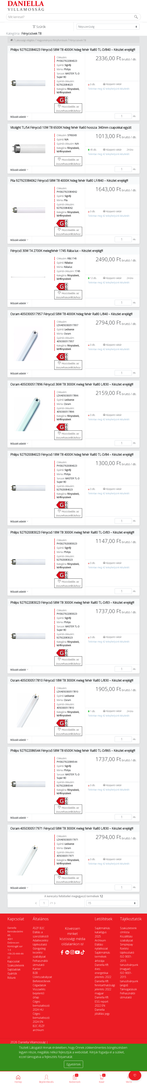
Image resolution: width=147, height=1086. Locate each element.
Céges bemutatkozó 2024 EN (41, 1018)
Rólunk (11, 977)
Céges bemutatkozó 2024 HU (41, 1005)
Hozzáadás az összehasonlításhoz (68, 108)
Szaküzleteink (15, 965)
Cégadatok (39, 985)
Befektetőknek (41, 981)
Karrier (37, 969)
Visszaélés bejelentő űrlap (39, 993)
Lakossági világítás (24, 40)
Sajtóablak (13, 969)
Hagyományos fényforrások (52, 40)
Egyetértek (73, 1064)
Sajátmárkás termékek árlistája (102, 956)
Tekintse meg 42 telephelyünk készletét (108, 88)
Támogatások (128, 989)
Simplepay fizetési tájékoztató (127, 948)
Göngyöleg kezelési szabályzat (39, 952)
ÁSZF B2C (39, 928)
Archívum (100, 940)
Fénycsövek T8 (77, 40)
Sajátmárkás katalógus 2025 (102, 932)
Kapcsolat (13, 961)
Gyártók (12, 973)
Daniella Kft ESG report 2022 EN (102, 1001)
